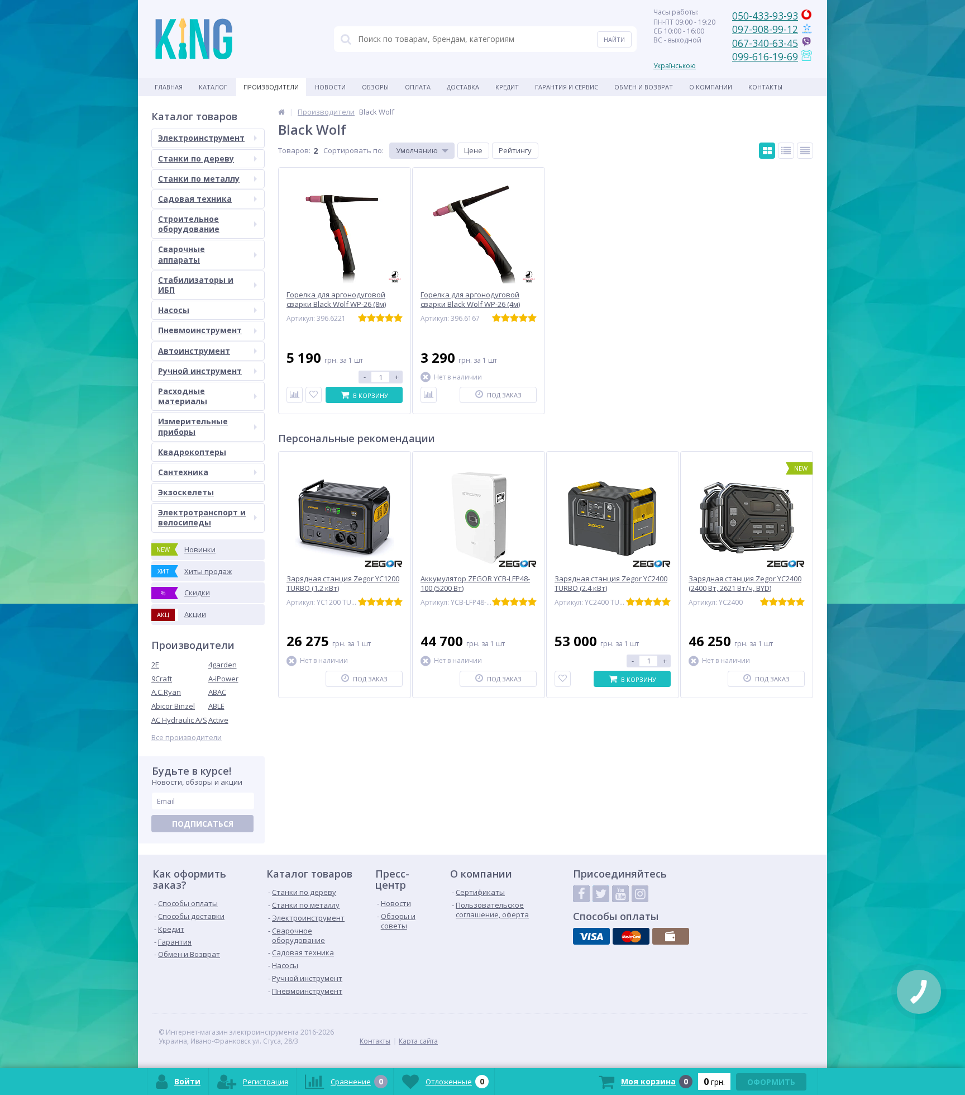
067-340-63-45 (765, 43)
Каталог (213, 87)
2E (155, 665)
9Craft (161, 679)
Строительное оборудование (188, 224)
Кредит (507, 87)
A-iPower (223, 679)
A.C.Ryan (166, 692)
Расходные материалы (182, 396)
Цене (473, 150)
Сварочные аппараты (181, 254)
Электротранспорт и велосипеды (202, 517)
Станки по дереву (196, 158)
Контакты (765, 87)
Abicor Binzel (173, 706)
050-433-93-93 (765, 15)
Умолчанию (417, 150)
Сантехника (183, 472)
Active (218, 720)
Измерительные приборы (193, 426)
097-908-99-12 (765, 29)
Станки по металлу (199, 178)
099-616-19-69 (765, 56)
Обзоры (375, 87)
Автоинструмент (194, 350)
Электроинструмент (201, 137)
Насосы (173, 310)
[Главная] (281, 112)
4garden (222, 665)
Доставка (463, 87)
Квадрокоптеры (192, 452)
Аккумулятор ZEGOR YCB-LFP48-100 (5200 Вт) (475, 583)
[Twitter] (601, 893)
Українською (674, 65)
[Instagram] (640, 893)
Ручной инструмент (200, 371)
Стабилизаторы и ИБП (195, 284)
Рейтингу (515, 150)
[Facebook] (581, 893)
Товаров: (294, 150)
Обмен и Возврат (643, 87)
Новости (330, 87)
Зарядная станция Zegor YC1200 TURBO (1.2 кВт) (342, 583)
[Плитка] (767, 151)
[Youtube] (620, 893)
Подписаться (202, 823)
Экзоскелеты (186, 492)
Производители (271, 87)
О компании (710, 87)
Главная (169, 87)
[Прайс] (805, 151)
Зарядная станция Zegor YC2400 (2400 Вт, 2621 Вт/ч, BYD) (745, 583)
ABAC (217, 692)
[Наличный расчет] (670, 936)
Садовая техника (195, 198)
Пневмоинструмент (200, 330)
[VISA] (591, 936)
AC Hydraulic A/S (179, 720)
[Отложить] (313, 395)
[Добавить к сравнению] (294, 395)
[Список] (786, 151)
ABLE (216, 706)
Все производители (186, 737)
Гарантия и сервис (566, 87)
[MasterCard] (631, 936)
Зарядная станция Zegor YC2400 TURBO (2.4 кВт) (611, 583)
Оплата (418, 87)
